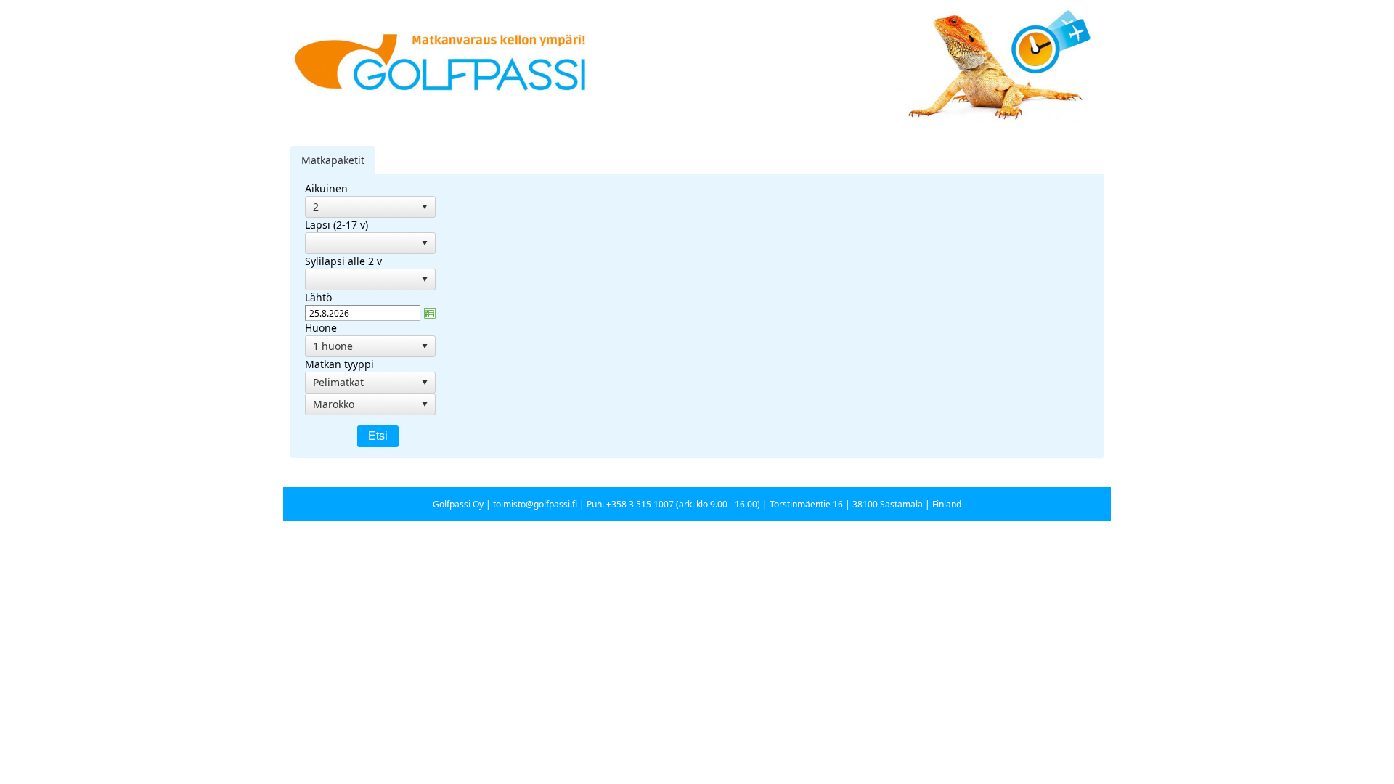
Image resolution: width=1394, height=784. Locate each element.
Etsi (378, 436)
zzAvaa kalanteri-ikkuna (430, 313)
